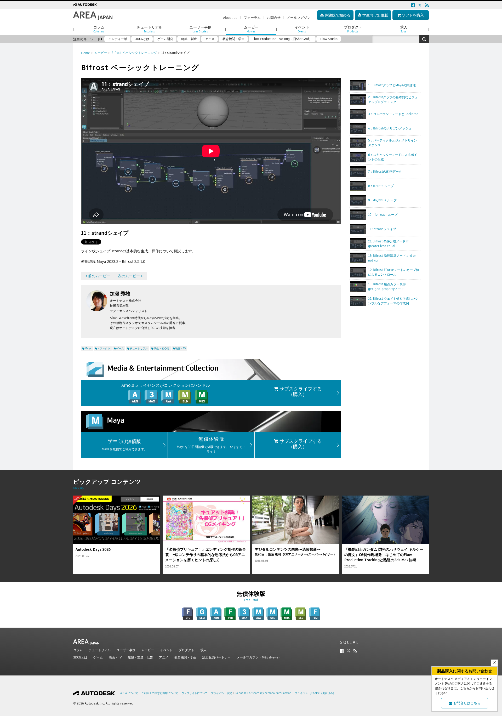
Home (85, 53)
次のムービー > (130, 276)
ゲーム (98, 657)
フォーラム (252, 17)
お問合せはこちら (467, 703)
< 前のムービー (97, 276)
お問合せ (274, 17)
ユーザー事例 (126, 650)
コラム (78, 650)
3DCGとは (80, 657)
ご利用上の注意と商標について (159, 693)
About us (230, 17)
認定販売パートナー (216, 657)
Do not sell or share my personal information (263, 693)
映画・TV (115, 657)
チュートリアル (100, 650)
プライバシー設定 (221, 693)
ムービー (100, 52)
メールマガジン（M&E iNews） (259, 657)
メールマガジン (299, 17)
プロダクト (186, 650)
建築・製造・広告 (140, 657)
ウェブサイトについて (194, 693)
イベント (166, 650)
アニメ (163, 657)
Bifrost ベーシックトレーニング (134, 52)
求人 (203, 650)
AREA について (129, 693)
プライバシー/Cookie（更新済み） (315, 693)
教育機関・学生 (185, 657)
